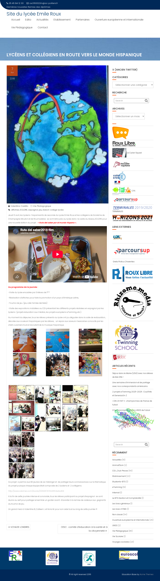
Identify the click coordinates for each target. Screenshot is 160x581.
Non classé (117, 514)
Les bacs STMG (119, 509)
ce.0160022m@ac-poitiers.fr (43, 3)
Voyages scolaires (121, 541)
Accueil (15, 19)
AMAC (117, 420)
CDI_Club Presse (120, 470)
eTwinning (117, 487)
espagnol (33, 209)
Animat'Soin (118, 465)
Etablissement (62, 19)
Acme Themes (146, 574)
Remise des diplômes (39, 6)
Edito (28, 19)
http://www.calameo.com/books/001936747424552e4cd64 (36, 491)
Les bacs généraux (121, 503)
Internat (116, 492)
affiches (15, 209)
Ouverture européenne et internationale (119, 19)
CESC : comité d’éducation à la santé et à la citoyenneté (84, 528)
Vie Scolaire (117, 536)
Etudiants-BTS (119, 481)
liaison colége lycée (53, 209)
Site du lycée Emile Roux (34, 13)
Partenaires (83, 19)
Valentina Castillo (19, 206)
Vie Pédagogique (21, 27)
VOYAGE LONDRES (19, 527)
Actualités (42, 19)
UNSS (114, 525)
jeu (40, 209)
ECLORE (24, 209)
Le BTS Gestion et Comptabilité (126, 498)
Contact (43, 27)
